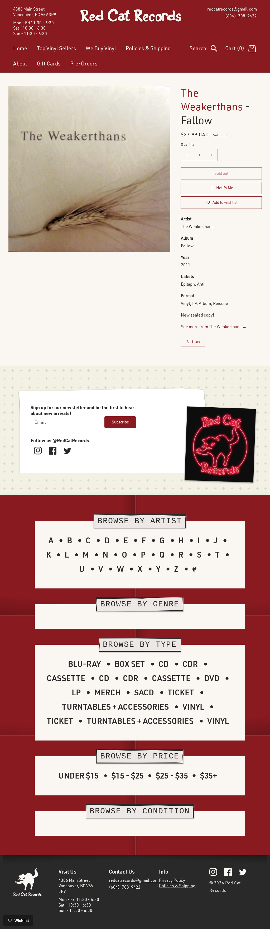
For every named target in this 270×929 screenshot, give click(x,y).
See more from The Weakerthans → (214, 326)
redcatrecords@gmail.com (232, 9)
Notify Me (224, 187)
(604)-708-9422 (241, 15)
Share (196, 341)
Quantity (187, 144)
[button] (207, 49)
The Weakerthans (212, 99)
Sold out (221, 173)
